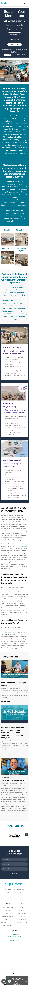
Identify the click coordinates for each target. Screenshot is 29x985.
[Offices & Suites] (21, 238)
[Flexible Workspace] (14, 335)
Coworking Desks (14, 34)
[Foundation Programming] (14, 391)
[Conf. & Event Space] (21, 259)
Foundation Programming (9, 405)
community (24, 546)
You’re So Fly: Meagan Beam (12, 780)
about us (7, 632)
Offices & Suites (21, 230)
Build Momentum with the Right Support (13, 683)
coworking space (10, 118)
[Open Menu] (27, 3)
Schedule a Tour (14, 45)
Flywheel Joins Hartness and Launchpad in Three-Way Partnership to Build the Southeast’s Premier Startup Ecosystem (12, 733)
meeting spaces (19, 140)
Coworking (7, 230)
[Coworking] (7, 238)
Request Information (16, 898)
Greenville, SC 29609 (14, 936)
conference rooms (17, 142)
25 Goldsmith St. (14, 934)
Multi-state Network (12, 460)
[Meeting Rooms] (7, 256)
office (25, 186)
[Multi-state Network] (14, 448)
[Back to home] (5, 3)
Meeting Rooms (7, 248)
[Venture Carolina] (14, 836)
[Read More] (14, 668)
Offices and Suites (14, 30)
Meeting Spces (14, 39)
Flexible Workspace (12, 347)
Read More (6, 701)
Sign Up (14, 874)
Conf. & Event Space (21, 249)
